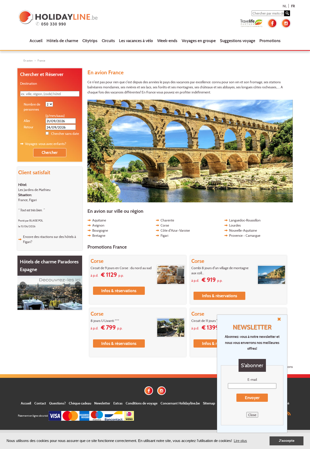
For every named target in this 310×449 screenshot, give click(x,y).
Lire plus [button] (240, 441)
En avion (28, 60)
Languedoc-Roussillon (245, 220)
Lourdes (235, 225)
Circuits (108, 40)
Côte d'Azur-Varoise (175, 230)
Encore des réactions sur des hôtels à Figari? (49, 239)
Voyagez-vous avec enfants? (45, 144)
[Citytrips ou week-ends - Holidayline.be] (72, 18)
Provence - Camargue (244, 235)
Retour (28, 127)
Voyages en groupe (199, 40)
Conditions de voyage (141, 403)
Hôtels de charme (62, 40)
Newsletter (102, 403)
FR (293, 6)
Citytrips (89, 40)
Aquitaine (99, 220)
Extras (118, 403)
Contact (40, 403)
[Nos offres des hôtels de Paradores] (49, 292)
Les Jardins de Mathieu (34, 190)
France (41, 60)
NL (285, 6)
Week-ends (167, 40)
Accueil (36, 40)
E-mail (252, 379)
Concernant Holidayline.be (180, 403)
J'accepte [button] (286, 440)
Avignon (98, 225)
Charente (167, 220)
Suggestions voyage (237, 40)
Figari (164, 235)
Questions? (57, 403)
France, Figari (27, 200)
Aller (27, 121)
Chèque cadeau (80, 403)
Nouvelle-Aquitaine (243, 230)
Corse (165, 225)
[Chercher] (287, 13)
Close (252, 415)
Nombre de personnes (32, 106)
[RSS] (288, 413)
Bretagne (98, 235)
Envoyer (252, 397)
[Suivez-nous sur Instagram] (286, 23)
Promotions (269, 40)
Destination (28, 83)
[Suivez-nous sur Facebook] (272, 23)
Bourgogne (100, 230)
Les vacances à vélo (136, 40)
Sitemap (209, 403)
